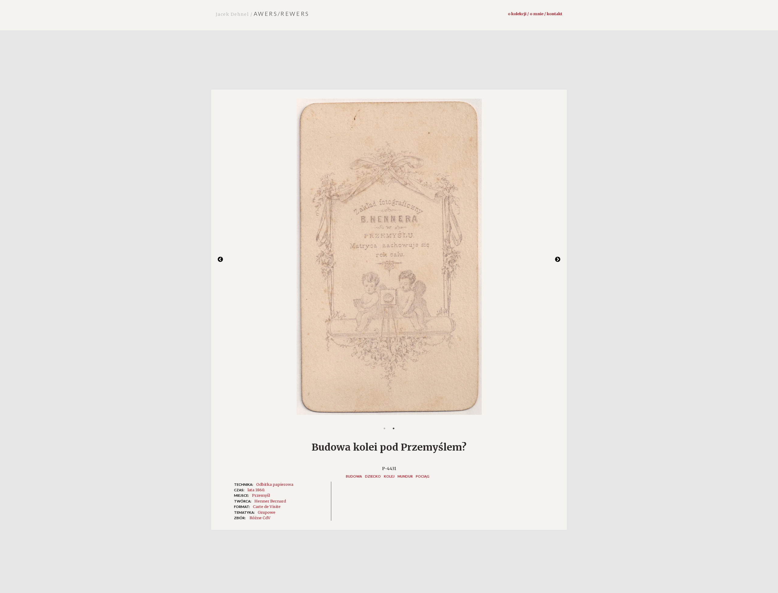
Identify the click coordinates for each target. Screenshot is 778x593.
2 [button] (394, 428)
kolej (389, 476)
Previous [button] (220, 260)
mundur (405, 476)
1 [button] (384, 428)
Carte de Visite (267, 506)
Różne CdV (260, 517)
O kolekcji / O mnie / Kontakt (535, 13)
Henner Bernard (270, 501)
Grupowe (266, 512)
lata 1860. (256, 489)
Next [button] (558, 260)
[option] (389, 260)
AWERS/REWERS (262, 13)
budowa (354, 476)
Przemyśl (261, 495)
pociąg (422, 476)
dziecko (373, 476)
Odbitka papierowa (274, 484)
